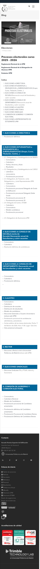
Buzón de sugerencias (8, 498)
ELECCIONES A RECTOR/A (14, 109)
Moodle (5, 490)
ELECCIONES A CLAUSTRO (14, 107)
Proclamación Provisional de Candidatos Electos (20, 414)
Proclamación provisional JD (15, 200)
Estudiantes (7, 485)
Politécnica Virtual (9, 487)
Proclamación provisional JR (15, 198)
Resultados (9, 167)
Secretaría (6, 477)
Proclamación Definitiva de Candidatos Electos (20, 416)
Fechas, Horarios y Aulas (14, 164)
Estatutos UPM (6, 73)
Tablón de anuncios (9, 472)
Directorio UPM (8, 493)
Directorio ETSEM (8, 495)
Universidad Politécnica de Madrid (16, 454)
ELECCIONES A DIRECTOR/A (15, 83)
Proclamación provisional (14, 176)
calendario (9, 172)
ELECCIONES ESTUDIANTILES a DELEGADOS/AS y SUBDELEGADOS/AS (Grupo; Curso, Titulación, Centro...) (21, 88)
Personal (6, 482)
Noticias (5, 474)
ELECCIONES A (10, 93)
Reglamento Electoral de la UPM (13, 64)
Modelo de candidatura (12, 311)
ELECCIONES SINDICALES (14, 112)
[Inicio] (8, 6)
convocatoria (10, 174)
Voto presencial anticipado (13, 328)
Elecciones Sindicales (11, 370)
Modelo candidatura (13, 210)
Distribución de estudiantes (13, 309)
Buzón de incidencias (8, 500)
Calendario (10, 162)
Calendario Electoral (11, 399)
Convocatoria (10, 160)
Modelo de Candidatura (12, 401)
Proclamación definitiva (12, 137)
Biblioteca (6, 480)
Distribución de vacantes (12, 306)
